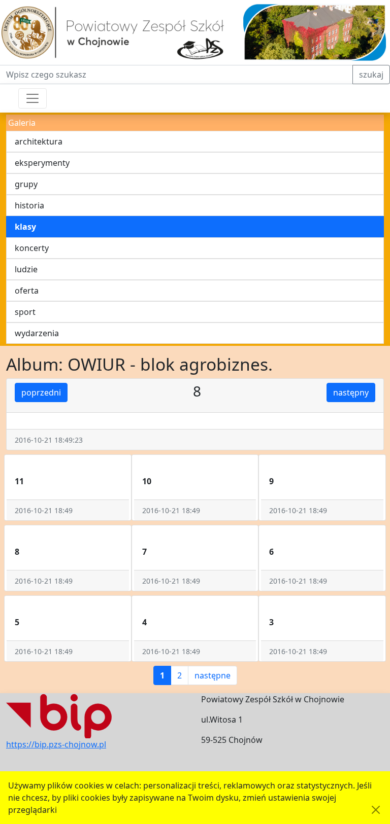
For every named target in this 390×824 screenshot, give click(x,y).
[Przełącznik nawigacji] (32, 98)
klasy (25, 226)
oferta (27, 290)
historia (29, 205)
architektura (38, 141)
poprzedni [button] (41, 392)
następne (212, 675)
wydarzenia (37, 333)
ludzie (26, 269)
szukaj (371, 74)
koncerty (32, 248)
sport (25, 311)
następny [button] (351, 392)
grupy (26, 184)
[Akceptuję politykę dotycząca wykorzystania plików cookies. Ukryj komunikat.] (376, 810)
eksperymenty (42, 162)
